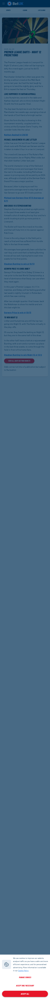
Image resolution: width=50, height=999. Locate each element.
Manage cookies (25, 977)
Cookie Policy (23, 970)
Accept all (25, 994)
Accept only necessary (25, 985)
